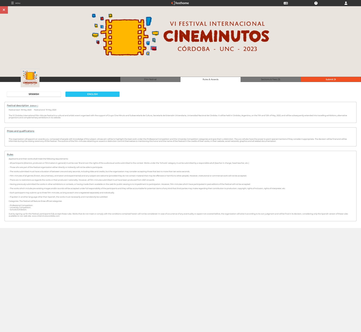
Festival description (22, 105)
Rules (10, 154)
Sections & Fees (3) (270, 79)
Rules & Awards (210, 79)
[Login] (346, 3)
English (92, 94)
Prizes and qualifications (20, 131)
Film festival (150, 79)
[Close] (4, 10)
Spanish (34, 94)
